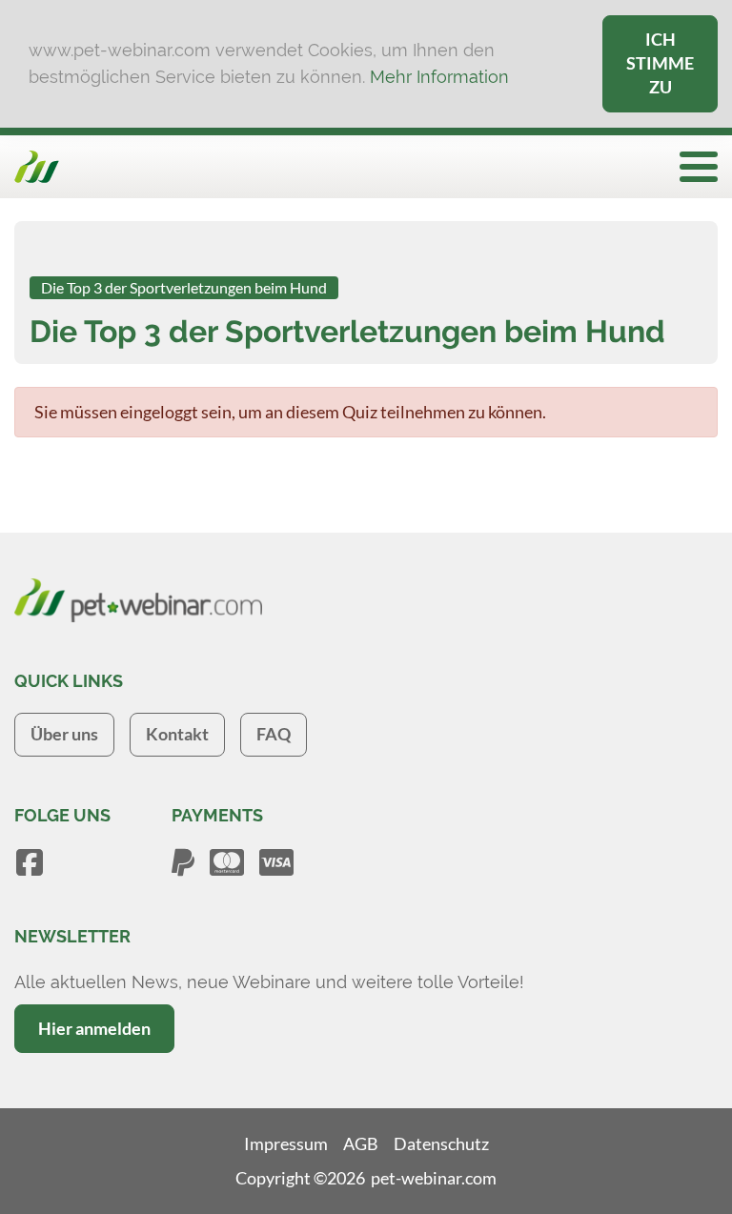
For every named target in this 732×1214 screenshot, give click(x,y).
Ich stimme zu (660, 63)
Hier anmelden (94, 1028)
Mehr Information (439, 77)
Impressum (286, 1143)
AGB (360, 1143)
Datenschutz (441, 1143)
